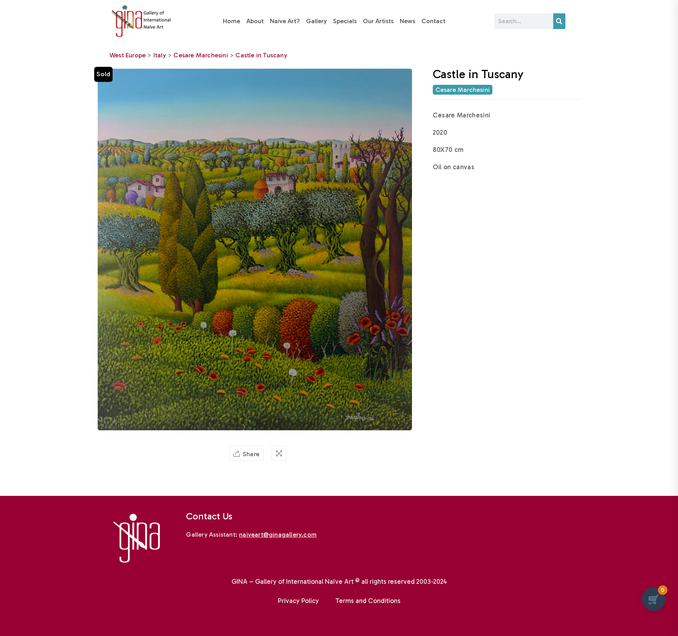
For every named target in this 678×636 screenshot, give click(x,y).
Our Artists (378, 21)
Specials (345, 21)
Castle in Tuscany (261, 55)
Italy (159, 55)
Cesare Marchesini (200, 55)
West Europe (127, 55)
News (407, 21)
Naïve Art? (285, 21)
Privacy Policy (298, 601)
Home (231, 21)
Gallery (316, 21)
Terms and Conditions (368, 601)
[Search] (559, 21)
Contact (433, 21)
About (255, 21)
